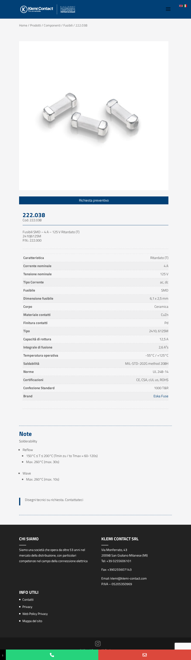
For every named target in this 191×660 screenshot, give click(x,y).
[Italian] (185, 5)
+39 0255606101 (118, 560)
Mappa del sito (32, 620)
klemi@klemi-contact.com (128, 578)
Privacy (27, 606)
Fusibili (68, 25)
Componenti (52, 25)
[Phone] (52, 655)
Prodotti (35, 25)
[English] (181, 5)
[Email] (144, 655)
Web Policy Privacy (35, 613)
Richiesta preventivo (94, 200)
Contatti (28, 599)
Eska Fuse (160, 396)
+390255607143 (119, 569)
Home (23, 25)
